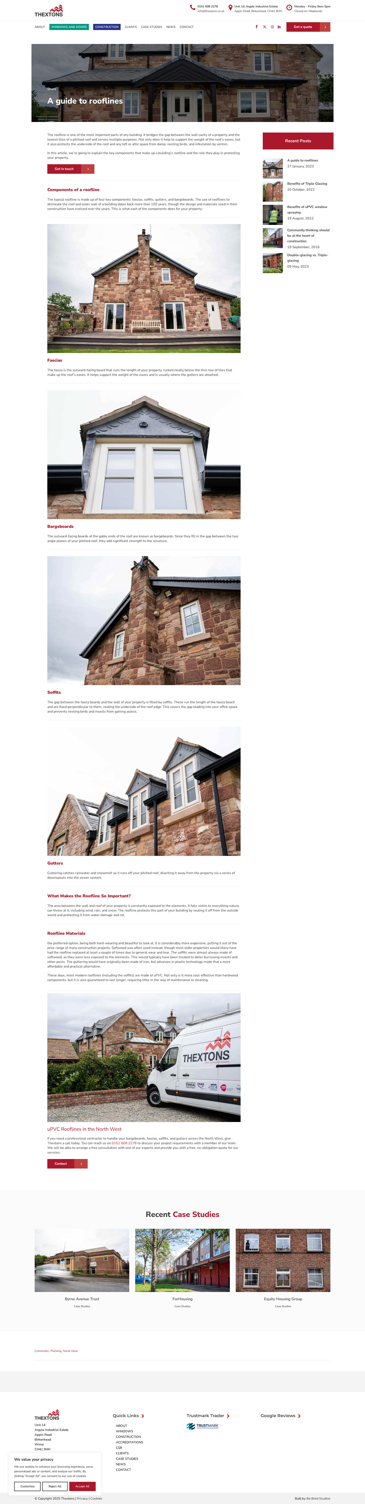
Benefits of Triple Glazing (307, 183)
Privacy (83, 1498)
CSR (119, 1447)
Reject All (55, 1486)
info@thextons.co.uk (210, 11)
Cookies (96, 1498)
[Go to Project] (47, 1288)
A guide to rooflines (302, 160)
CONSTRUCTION (128, 1436)
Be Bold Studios (318, 1498)
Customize (27, 1486)
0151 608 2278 (207, 6)
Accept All (82, 1486)
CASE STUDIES (127, 1458)
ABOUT (121, 1425)
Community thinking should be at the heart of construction (308, 236)
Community (42, 1351)
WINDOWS (124, 1431)
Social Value (70, 1351)
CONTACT (123, 1469)
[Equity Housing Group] (240, 1288)
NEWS (121, 1464)
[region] (54, 1474)
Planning (55, 1351)
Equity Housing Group (283, 1298)
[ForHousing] (139, 1288)
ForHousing (183, 1298)
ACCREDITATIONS (129, 1442)
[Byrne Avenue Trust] (39, 1288)
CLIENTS (122, 1453)
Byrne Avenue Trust (82, 1298)
